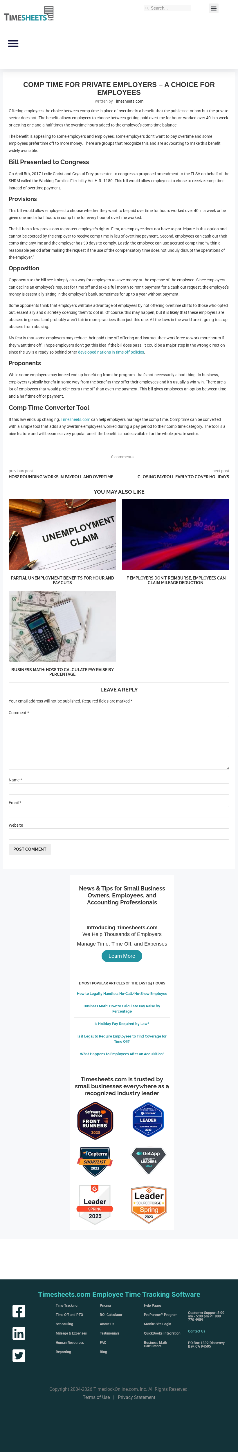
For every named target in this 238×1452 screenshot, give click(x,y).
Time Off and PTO (69, 1315)
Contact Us (196, 1331)
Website (16, 825)
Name (15, 780)
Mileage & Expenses (71, 1333)
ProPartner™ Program (160, 1315)
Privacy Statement (136, 1397)
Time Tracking (66, 1305)
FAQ (103, 1343)
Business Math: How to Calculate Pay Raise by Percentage (62, 672)
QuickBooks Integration (162, 1333)
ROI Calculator (111, 1315)
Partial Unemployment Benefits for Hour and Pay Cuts (62, 580)
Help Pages (152, 1305)
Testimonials (109, 1333)
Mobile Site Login (157, 1324)
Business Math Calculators (155, 1344)
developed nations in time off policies (111, 352)
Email (15, 803)
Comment (19, 713)
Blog (103, 1352)
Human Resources (70, 1343)
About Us (107, 1324)
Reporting (63, 1352)
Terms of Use (96, 1397)
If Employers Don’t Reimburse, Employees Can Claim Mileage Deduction (175, 580)
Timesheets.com (75, 419)
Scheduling (64, 1324)
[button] (214, 8)
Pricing (105, 1305)
